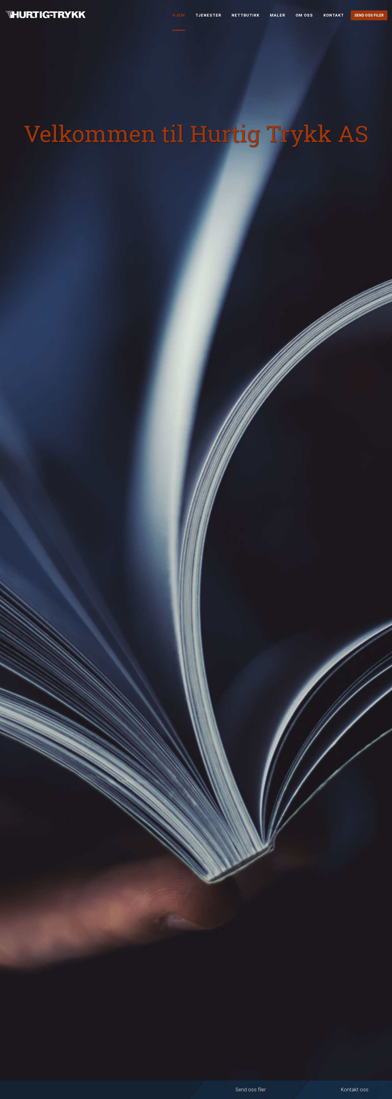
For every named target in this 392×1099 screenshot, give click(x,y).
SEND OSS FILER (369, 15)
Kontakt (333, 15)
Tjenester (208, 15)
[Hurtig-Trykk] (50, 14)
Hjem (178, 15)
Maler (277, 15)
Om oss (304, 15)
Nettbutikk (245, 15)
